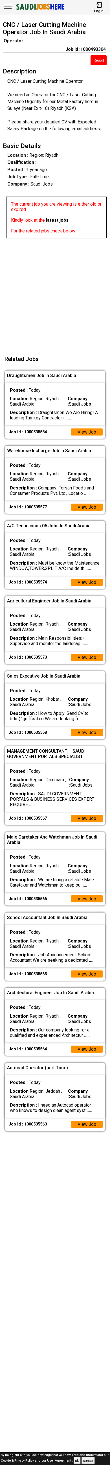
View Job (87, 432)
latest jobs (57, 220)
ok (77, 1461)
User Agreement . (60, 1461)
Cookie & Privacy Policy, (18, 1461)
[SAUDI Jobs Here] (39, 9)
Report (98, 60)
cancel (88, 1461)
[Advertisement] (55, 293)
